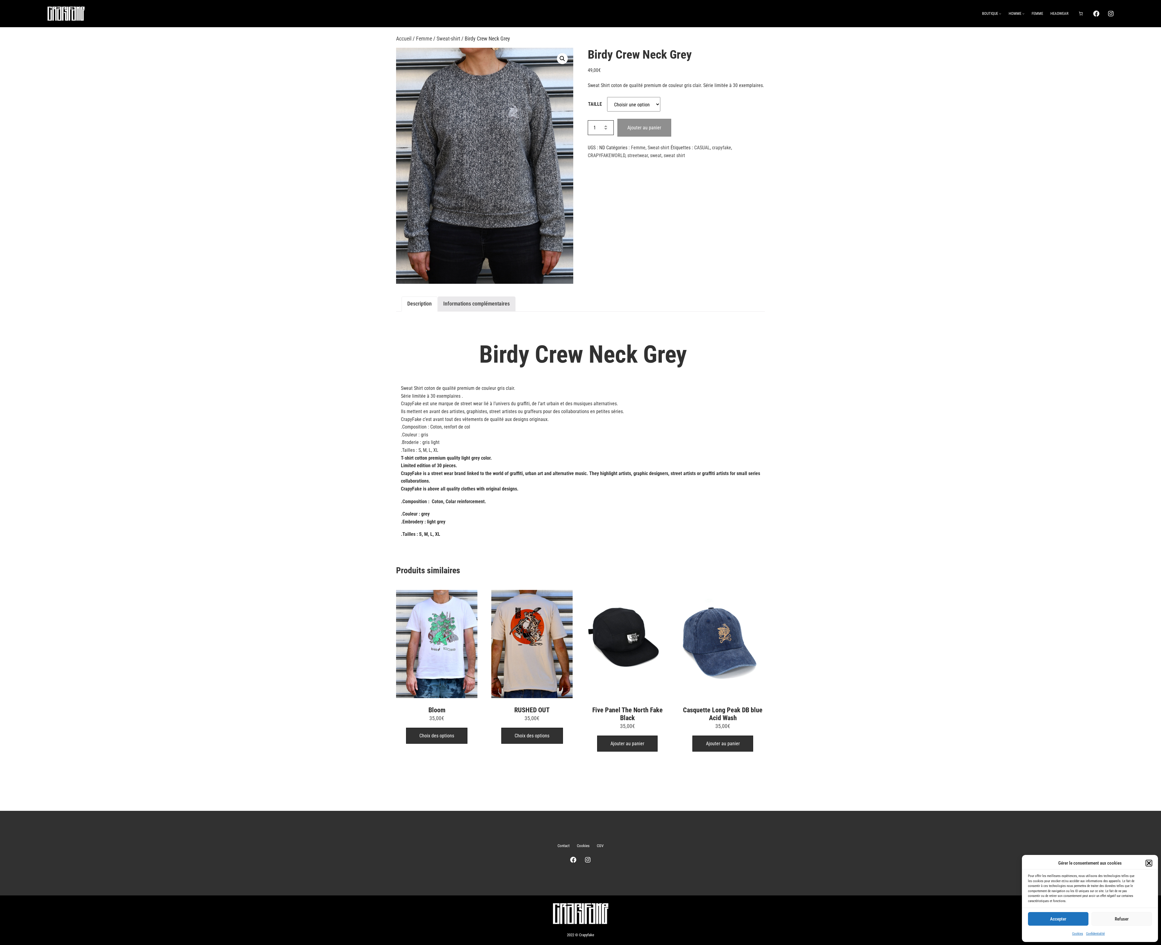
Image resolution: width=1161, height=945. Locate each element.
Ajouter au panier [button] (627, 743)
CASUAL (702, 147)
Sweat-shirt (448, 38)
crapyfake (721, 147)
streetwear (637, 155)
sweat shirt (674, 155)
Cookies (1077, 934)
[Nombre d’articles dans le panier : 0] (1080, 13)
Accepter (1058, 919)
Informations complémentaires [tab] (476, 303)
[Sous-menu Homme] (1023, 13)
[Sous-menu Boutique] (1000, 13)
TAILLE (595, 104)
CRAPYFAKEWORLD (606, 155)
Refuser (1122, 919)
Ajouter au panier (644, 128)
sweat (656, 155)
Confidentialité (1095, 934)
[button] (1149, 863)
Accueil (403, 38)
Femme (424, 38)
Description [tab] (419, 303)
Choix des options (436, 736)
